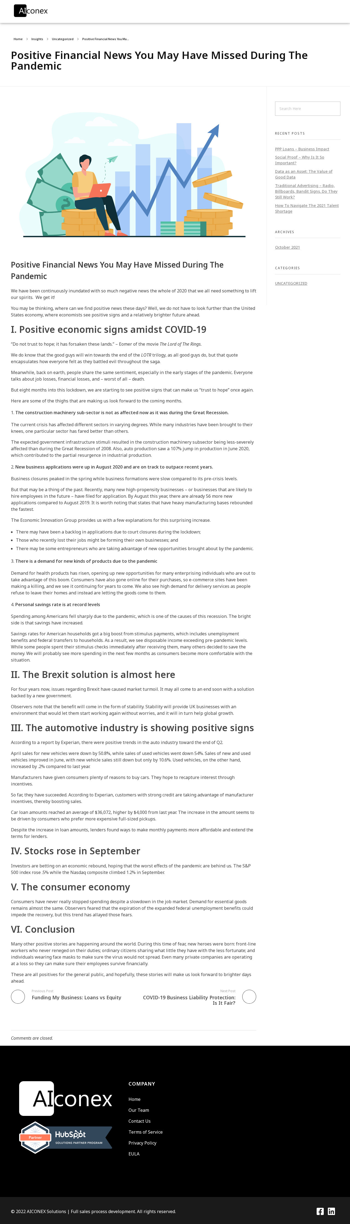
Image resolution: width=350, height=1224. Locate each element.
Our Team (139, 1110)
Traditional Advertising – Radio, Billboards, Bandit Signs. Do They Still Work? (306, 191)
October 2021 (287, 247)
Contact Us (140, 1121)
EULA (134, 1154)
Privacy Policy (142, 1143)
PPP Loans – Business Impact (302, 149)
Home (18, 39)
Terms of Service (146, 1132)
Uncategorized (63, 39)
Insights (37, 39)
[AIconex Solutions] (44, 10)
